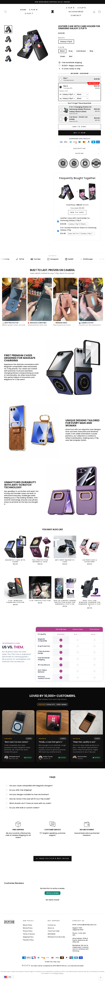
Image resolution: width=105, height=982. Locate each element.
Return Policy (27, 925)
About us (51, 928)
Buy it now (80, 133)
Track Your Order (54, 931)
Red (70, 56)
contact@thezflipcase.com (86, 924)
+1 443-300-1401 (79, 934)
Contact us (52, 925)
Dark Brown (81, 51)
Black (62, 51)
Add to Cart (77, 212)
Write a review (52, 893)
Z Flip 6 (70, 8)
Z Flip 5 (82, 8)
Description (80, 148)
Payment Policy (28, 940)
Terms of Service (29, 934)
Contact (76, 15)
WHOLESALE (51, 934)
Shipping (79, 153)
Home (23, 10)
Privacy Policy (28, 931)
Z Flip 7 (29, 13)
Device (61, 38)
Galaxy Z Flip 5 (66, 42)
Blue (91, 51)
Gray (70, 51)
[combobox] (77, 224)
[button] (80, 79)
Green (62, 56)
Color (61, 47)
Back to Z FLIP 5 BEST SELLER (54, 858)
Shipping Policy (28, 937)
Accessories (76, 11)
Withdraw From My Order (56, 937)
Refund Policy (28, 928)
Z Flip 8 (33, 10)
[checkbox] (80, 110)
